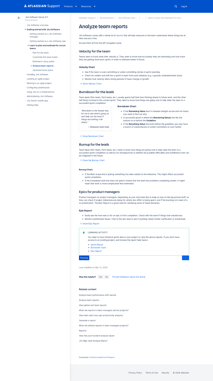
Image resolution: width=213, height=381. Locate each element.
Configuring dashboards (38, 87)
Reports (82, 330)
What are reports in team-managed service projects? (104, 310)
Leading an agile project (38, 79)
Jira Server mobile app (37, 100)
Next (185, 258)
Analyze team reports (43, 65)
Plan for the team (41, 52)
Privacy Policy (135, 372)
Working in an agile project (39, 83)
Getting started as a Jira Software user (48, 41)
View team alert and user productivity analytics (101, 315)
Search (176, 6)
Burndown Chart (98, 247)
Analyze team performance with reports (97, 295)
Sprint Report (97, 244)
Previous (84, 258)
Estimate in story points (43, 61)
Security (165, 372)
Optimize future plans (43, 70)
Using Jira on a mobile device (40, 92)
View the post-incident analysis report (96, 335)
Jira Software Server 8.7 (36, 17)
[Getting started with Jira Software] (143, 18)
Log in (184, 6)
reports (119, 35)
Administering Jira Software (40, 96)
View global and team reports (92, 305)
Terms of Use (151, 372)
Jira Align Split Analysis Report (93, 340)
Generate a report (87, 320)
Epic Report (96, 251)
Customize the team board (45, 57)
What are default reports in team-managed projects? (103, 325)
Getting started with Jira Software (43, 29)
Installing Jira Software (37, 74)
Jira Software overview (37, 25)
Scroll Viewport (108, 357)
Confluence (93, 357)
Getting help (32, 105)
